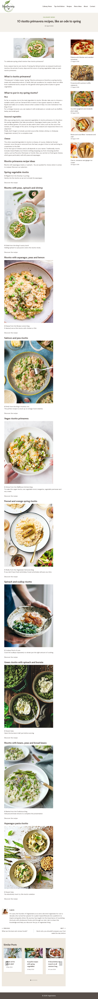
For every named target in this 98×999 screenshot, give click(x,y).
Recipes (69, 6)
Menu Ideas (78, 6)
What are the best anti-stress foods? (14, 930)
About (86, 6)
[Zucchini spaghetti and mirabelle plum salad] (83, 98)
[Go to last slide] (6, 963)
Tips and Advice (59, 6)
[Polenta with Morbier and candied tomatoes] (83, 47)
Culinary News (47, 6)
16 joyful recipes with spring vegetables (32, 964)
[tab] (30, 980)
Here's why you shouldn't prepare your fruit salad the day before (51, 931)
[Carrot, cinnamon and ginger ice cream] (83, 150)
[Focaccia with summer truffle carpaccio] (83, 73)
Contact (92, 6)
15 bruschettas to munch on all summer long (54, 964)
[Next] (60, 963)
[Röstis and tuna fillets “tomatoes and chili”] (83, 124)
